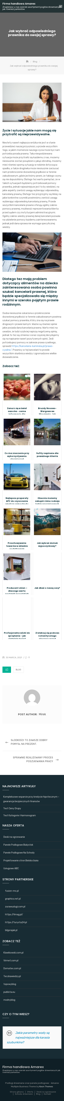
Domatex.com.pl (12, 968)
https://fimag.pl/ (14, 914)
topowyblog (9, 984)
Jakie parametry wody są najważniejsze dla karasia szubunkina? (28, 1037)
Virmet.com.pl (10, 960)
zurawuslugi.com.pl (15, 906)
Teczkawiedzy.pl (12, 976)
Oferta (30, 1092)
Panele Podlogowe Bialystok (18, 844)
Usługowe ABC (11, 868)
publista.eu (9, 992)
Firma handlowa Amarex (18, 4)
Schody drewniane (24, 1094)
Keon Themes (46, 1086)
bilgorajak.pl (11, 930)
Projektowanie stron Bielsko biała (20, 860)
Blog (18, 669)
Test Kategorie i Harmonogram (19, 815)
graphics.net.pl (13, 898)
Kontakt (47, 1094)
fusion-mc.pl (12, 891)
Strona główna (17, 1092)
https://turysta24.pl (16, 922)
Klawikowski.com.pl (13, 952)
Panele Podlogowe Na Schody (19, 852)
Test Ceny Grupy (12, 808)
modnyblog (9, 1000)
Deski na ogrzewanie (14, 837)
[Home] (27, 61)
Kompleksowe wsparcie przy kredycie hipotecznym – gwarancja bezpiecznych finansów (31, 799)
